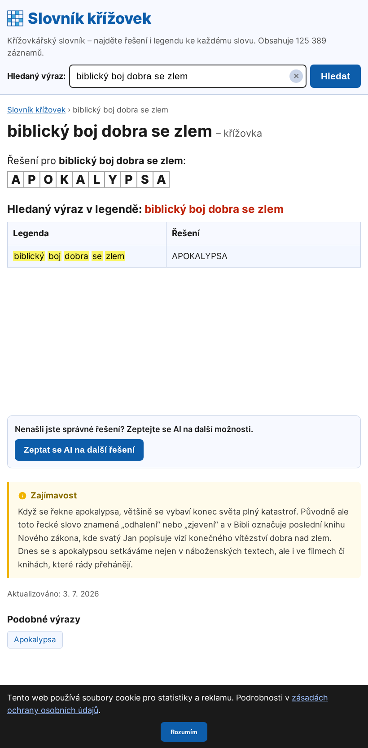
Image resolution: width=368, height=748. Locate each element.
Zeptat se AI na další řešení (79, 449)
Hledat (335, 76)
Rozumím (184, 732)
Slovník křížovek (89, 18)
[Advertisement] (184, 340)
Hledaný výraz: (36, 76)
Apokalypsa (35, 639)
